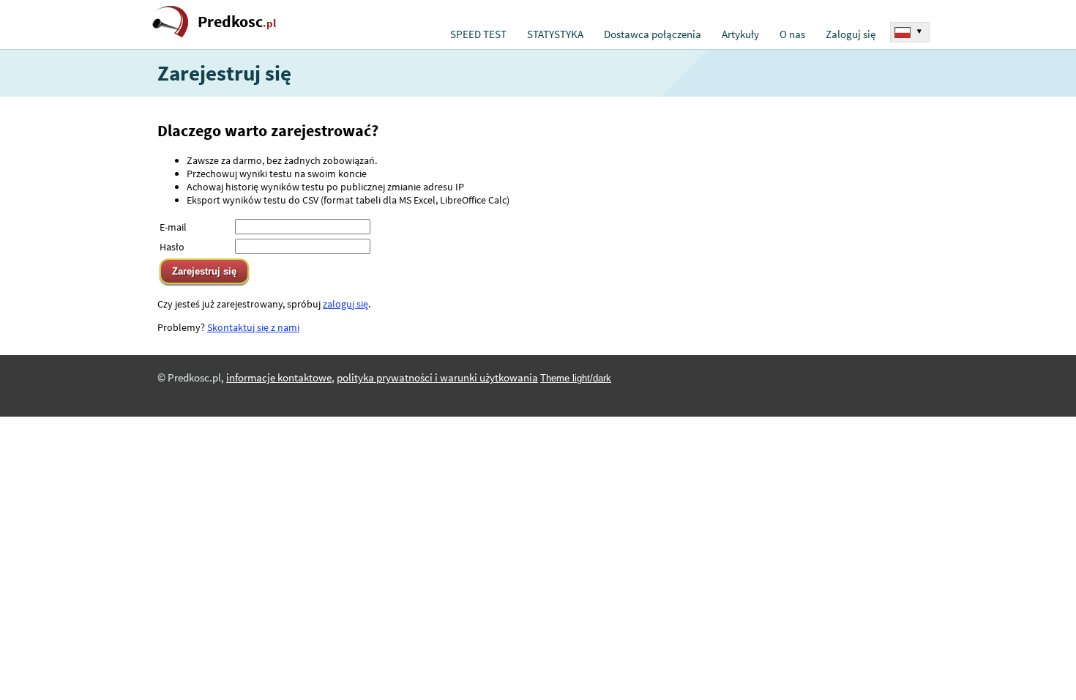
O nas (792, 34)
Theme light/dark (575, 378)
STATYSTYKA (555, 34)
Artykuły (740, 34)
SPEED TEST (478, 34)
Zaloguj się (850, 34)
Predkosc (237, 21)
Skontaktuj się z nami (253, 327)
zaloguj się (345, 303)
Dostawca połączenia (652, 34)
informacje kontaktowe (279, 377)
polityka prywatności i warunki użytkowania (437, 377)
